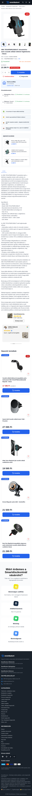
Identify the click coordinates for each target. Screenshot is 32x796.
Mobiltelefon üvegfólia (6, 693)
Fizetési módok (4, 733)
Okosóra (3, 713)
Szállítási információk (6, 731)
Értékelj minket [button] (19, 321)
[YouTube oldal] (14, 756)
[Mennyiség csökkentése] (2, 72)
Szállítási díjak (10, 85)
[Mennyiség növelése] (9, 72)
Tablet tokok (4, 701)
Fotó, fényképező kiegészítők (8, 720)
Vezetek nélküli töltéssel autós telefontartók (11, 8)
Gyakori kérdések (5, 743)
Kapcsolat (3, 739)
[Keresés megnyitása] (23, 2)
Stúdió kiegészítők (5, 718)
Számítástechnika (5, 707)
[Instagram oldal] (6, 756)
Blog (2, 741)
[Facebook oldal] (2, 756)
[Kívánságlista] (26, 2)
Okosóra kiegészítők (6, 697)
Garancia (3, 745)
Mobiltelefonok (4, 716)
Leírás (3, 171)
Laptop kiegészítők (5, 699)
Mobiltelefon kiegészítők (11, 6)
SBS (19, 58)
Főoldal (3, 6)
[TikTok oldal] (10, 756)
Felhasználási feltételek (6, 737)
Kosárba (22, 72)
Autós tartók (22, 6)
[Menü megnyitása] (2, 2)
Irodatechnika (4, 709)
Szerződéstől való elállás (7, 747)
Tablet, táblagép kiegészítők (7, 705)
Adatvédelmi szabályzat (6, 735)
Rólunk (2, 729)
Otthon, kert (4, 722)
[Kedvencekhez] (28, 373)
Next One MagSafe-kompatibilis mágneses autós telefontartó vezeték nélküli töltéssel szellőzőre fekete (14, 545)
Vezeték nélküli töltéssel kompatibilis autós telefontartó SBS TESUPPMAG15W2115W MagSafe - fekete (14, 379)
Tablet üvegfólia (5, 703)
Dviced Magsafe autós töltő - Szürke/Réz (13, 502)
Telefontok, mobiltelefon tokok (8, 691)
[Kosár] (29, 2)
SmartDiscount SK (5, 750)
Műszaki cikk (4, 711)
